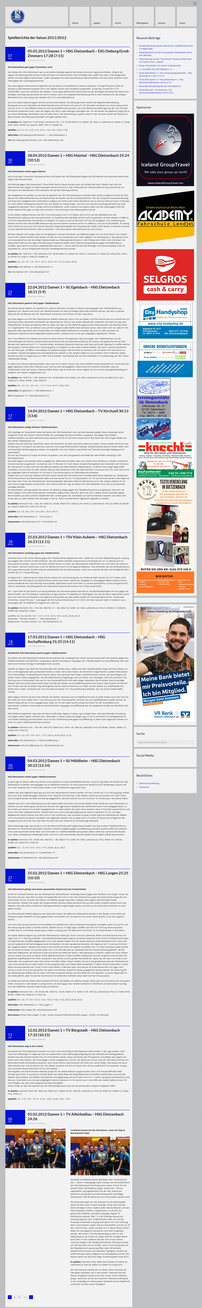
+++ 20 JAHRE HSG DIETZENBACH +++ (156, 69)
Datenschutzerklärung (149, 783)
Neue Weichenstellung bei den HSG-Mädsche (160, 86)
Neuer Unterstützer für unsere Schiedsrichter (160, 65)
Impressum (144, 787)
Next (25, 1297)
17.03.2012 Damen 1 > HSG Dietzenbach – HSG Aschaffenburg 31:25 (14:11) (66, 639)
